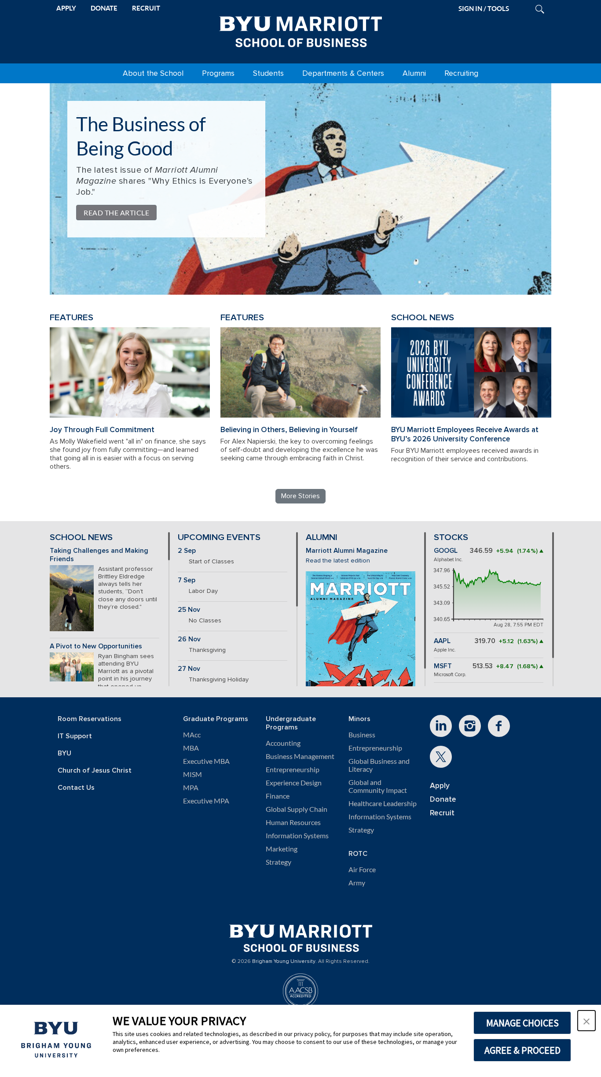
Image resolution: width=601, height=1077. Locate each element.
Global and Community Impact (377, 786)
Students (268, 73)
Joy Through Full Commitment (102, 429)
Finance (278, 796)
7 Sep (186, 580)
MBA (191, 748)
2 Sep (187, 551)
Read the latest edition (338, 560)
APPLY (66, 8)
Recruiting (461, 73)
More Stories (300, 496)
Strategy (278, 862)
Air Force (362, 869)
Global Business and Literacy (379, 765)
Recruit (442, 813)
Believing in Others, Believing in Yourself (289, 429)
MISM (192, 774)
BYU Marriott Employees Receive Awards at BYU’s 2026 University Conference (465, 434)
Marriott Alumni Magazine (347, 551)
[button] (586, 1020)
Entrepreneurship (292, 770)
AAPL (442, 641)
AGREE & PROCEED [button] (522, 1050)
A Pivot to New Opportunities (96, 646)
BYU (64, 753)
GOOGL (446, 551)
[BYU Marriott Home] (300, 30)
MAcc (192, 735)
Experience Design (294, 783)
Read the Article (116, 212)
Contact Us (76, 788)
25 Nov (189, 610)
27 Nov (189, 669)
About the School (153, 73)
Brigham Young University (283, 962)
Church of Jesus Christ (95, 770)
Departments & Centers (343, 73)
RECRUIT (146, 8)
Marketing (281, 849)
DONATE (104, 8)
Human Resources (293, 822)
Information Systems (297, 836)
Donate (443, 799)
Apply (440, 785)
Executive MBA (206, 761)
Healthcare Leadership (382, 803)
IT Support (75, 736)
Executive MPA (206, 801)
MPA (190, 788)
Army (356, 883)
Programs (218, 73)
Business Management (300, 756)
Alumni (414, 73)
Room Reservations (89, 719)
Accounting (283, 743)
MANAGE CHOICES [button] (522, 1023)
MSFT (443, 666)
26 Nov (189, 639)
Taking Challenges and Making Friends (99, 555)
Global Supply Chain (296, 809)
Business (361, 735)
